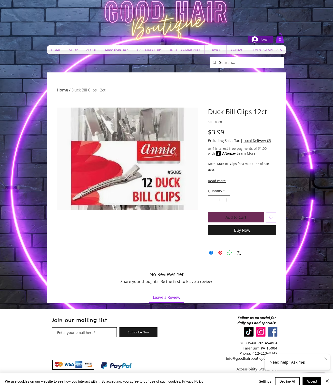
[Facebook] (272, 332)
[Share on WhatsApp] (230, 253)
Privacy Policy (192, 381)
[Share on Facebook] (211, 253)
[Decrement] (212, 200)
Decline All (287, 381)
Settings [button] (265, 381)
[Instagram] (260, 332)
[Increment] (227, 200)
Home (62, 90)
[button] (280, 38)
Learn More (246, 153)
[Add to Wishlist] (271, 217)
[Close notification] (326, 359)
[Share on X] (239, 253)
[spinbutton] (219, 200)
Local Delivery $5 (257, 140)
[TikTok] (249, 332)
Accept (312, 381)
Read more (217, 181)
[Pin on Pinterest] (220, 253)
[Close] (327, 381)
